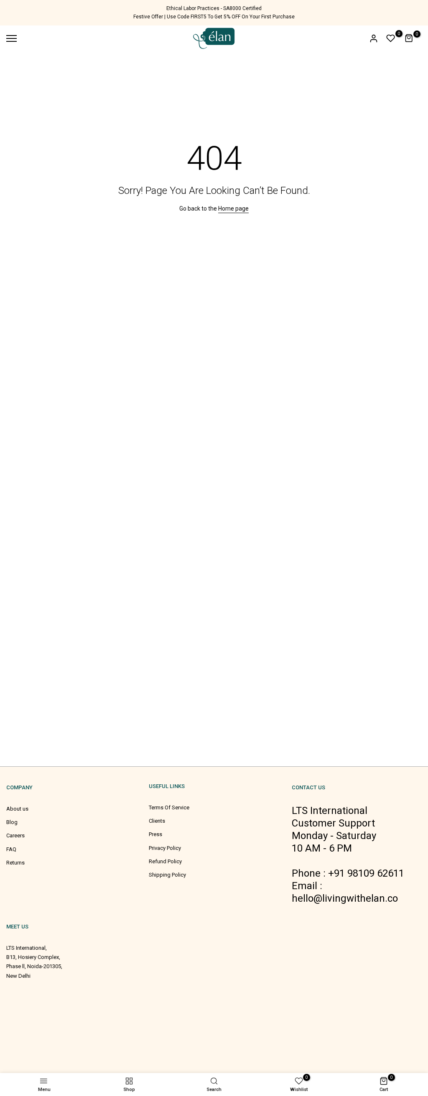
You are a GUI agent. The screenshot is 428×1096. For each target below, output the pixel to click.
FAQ (11, 849)
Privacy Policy (165, 848)
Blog (12, 822)
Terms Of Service (169, 807)
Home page (233, 208)
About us (17, 809)
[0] (390, 38)
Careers (15, 835)
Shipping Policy (167, 875)
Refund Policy (165, 861)
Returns (15, 863)
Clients (157, 821)
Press (155, 834)
